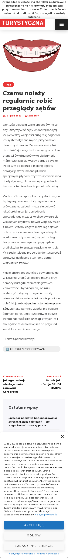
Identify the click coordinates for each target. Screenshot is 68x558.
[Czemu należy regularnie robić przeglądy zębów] (32, 55)
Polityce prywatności (46, 514)
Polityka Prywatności (48, 553)
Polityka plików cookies (22, 553)
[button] (62, 436)
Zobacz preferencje (34, 545)
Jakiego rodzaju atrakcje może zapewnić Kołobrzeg (14, 384)
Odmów (34, 535)
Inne (8, 84)
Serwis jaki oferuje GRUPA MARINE (50, 382)
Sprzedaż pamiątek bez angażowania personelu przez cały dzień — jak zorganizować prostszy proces (32, 421)
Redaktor (33, 115)
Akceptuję (34, 525)
